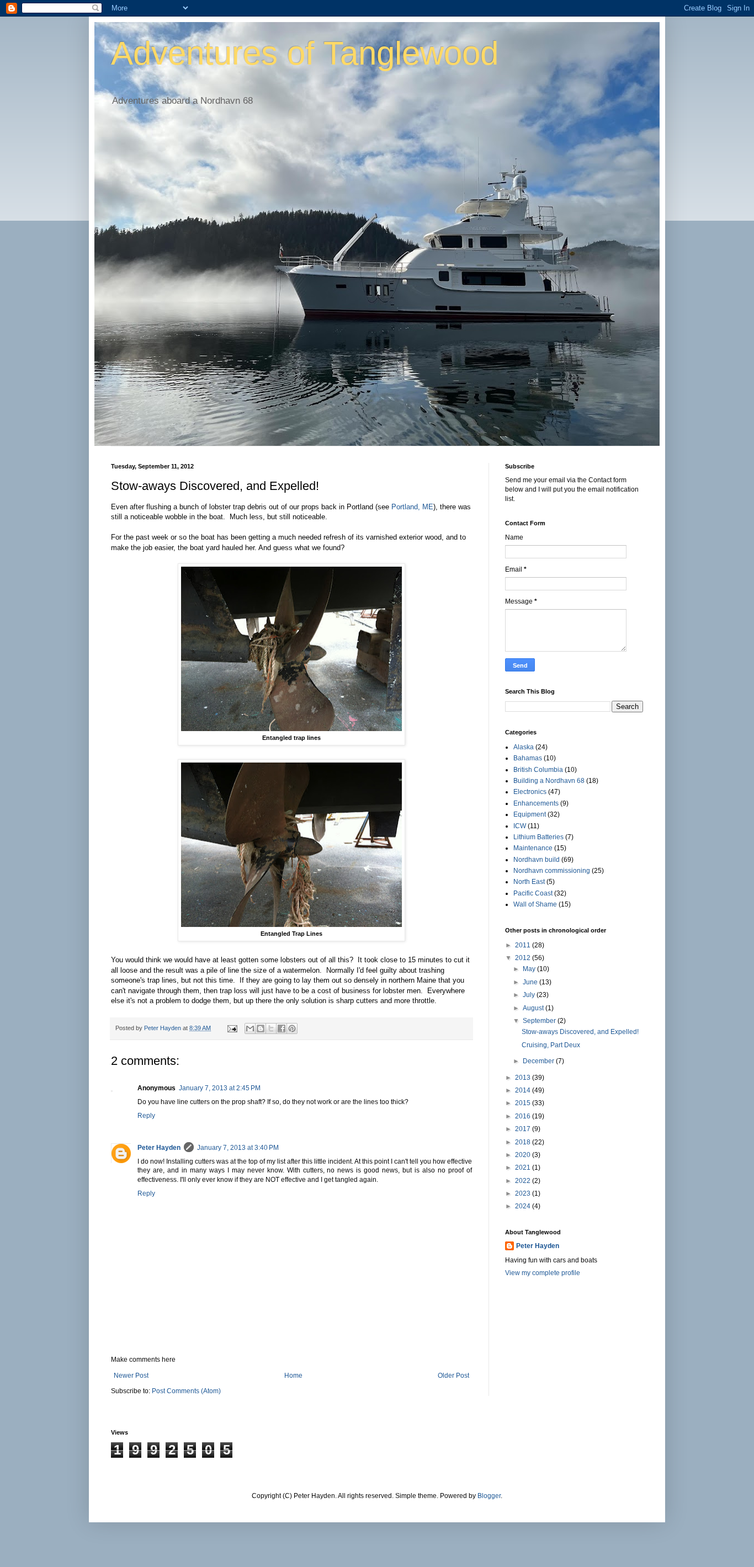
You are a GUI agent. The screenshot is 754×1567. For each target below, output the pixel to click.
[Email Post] (232, 1028)
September (540, 1021)
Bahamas (527, 758)
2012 (523, 958)
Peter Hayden (158, 1148)
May (530, 969)
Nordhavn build (536, 860)
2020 (523, 1155)
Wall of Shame (535, 904)
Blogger (489, 1496)
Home (293, 1375)
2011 (523, 945)
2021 (523, 1167)
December (539, 1061)
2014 (523, 1090)
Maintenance (533, 848)
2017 (523, 1129)
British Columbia (538, 770)
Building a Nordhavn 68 (549, 781)
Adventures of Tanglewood (304, 53)
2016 (523, 1116)
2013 (523, 1077)
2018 (523, 1142)
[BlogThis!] (260, 1028)
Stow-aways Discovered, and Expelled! (580, 1032)
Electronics (529, 792)
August (534, 1008)
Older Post (453, 1375)
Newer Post (131, 1375)
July (530, 995)
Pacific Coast (533, 893)
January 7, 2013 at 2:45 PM (220, 1088)
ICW (519, 826)
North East (529, 882)
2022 (523, 1181)
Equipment (529, 814)
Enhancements (536, 803)
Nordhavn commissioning (551, 871)
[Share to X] (271, 1028)
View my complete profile (542, 1273)
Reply (146, 1116)
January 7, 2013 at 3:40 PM (238, 1148)
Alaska (523, 747)
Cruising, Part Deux (551, 1045)
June (531, 982)
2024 (523, 1206)
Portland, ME (412, 507)
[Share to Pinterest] (292, 1028)
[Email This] (250, 1028)
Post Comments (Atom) (186, 1391)
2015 (523, 1103)
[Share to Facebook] (281, 1028)
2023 (523, 1193)
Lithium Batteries (538, 837)
